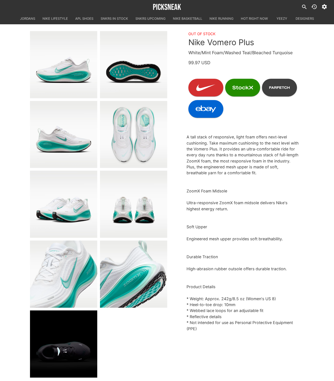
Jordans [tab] (27, 18)
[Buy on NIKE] (205, 87)
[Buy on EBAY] (205, 109)
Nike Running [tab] (221, 18)
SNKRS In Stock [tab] (114, 18)
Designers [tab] (305, 18)
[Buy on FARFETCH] (279, 87)
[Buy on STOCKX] (242, 87)
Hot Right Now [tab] (254, 18)
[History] (314, 7)
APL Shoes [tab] (84, 18)
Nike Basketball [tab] (187, 18)
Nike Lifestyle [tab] (55, 18)
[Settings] (324, 7)
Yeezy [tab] (282, 18)
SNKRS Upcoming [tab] (150, 18)
